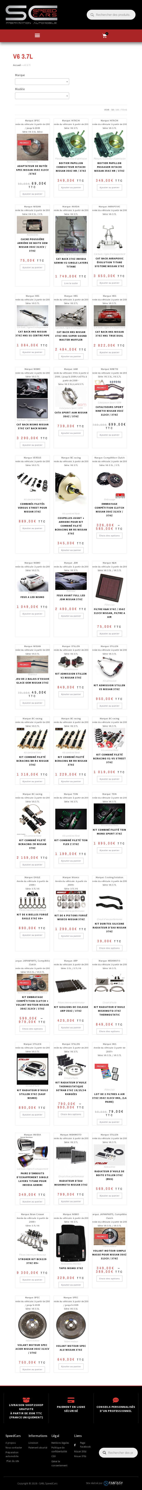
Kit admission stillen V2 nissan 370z (71, 675)
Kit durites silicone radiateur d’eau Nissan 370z (109, 927)
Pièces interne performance (32, 910)
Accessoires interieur (71, 1263)
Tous (124, 109)
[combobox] (42, 81)
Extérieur (32, 592)
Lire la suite (71, 283)
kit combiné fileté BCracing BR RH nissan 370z (71, 760)
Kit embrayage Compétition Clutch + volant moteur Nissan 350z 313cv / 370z (32, 1002)
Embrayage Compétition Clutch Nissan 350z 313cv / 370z (109, 509)
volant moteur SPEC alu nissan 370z (71, 1347)
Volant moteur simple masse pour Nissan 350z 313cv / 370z (109, 1254)
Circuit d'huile (109, 1002)
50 (112, 109)
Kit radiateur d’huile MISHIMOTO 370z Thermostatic (109, 1010)
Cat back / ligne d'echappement (71, 254)
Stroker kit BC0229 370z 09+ (32, 1261)
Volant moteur (109, 1246)
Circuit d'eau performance (109, 919)
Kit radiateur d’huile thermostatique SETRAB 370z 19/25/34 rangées (71, 1088)
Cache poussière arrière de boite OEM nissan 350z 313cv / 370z (32, 244)
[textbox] (43, 81)
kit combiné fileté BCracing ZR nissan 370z (32, 844)
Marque (20, 75)
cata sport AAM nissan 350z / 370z (71, 414)
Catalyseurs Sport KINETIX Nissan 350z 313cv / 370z (110, 410)
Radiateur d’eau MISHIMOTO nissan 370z (71, 1182)
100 (117, 109)
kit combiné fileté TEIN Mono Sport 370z (109, 831)
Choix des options (109, 535)
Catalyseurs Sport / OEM (71, 408)
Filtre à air (109, 604)
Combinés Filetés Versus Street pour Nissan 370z (32, 507)
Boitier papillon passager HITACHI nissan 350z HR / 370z (109, 166)
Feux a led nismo (32, 597)
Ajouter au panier (32, 193)
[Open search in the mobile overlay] (111, 15)
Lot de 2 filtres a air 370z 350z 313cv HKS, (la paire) (109, 1097)
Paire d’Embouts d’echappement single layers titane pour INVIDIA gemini (32, 1179)
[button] (37, 35)
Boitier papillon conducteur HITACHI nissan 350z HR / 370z (71, 166)
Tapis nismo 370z (71, 1268)
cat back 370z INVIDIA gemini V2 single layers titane (71, 262)
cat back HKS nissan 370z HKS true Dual (109, 333)
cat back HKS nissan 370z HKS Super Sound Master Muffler (71, 335)
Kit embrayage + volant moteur (33, 992)
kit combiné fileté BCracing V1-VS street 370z (109, 758)
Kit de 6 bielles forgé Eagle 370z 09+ (32, 916)
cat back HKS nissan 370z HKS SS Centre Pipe (32, 333)
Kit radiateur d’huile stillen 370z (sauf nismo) (32, 1094)
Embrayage (109, 499)
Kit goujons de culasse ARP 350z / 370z (71, 1008)
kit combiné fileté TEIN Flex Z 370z (71, 842)
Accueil (17, 65)
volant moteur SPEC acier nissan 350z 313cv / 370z (32, 1348)
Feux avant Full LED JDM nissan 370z (71, 597)
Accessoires (32, 161)
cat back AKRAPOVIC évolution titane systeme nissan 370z (109, 262)
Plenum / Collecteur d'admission (71, 158)
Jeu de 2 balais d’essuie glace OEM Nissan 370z (32, 680)
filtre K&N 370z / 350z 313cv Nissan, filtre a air (109, 613)
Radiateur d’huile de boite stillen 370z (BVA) (109, 1175)
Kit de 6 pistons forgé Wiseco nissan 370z (71, 917)
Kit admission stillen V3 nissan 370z (109, 687)
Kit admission (71, 669)
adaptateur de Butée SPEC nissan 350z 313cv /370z (32, 169)
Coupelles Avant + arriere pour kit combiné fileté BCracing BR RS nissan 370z (71, 525)
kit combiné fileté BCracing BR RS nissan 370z (32, 760)
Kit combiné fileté (32, 499)
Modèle (20, 89)
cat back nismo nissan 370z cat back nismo (32, 426)
